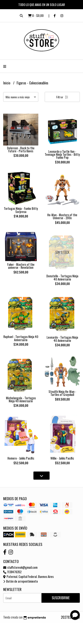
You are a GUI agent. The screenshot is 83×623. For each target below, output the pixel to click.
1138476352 (14, 572)
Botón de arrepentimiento (22, 581)
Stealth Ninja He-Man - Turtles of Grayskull (62, 393)
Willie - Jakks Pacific (62, 458)
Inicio (7, 82)
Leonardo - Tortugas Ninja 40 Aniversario (62, 338)
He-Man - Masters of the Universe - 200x (62, 216)
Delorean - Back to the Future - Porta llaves (20, 149)
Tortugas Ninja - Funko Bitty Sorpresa (21, 210)
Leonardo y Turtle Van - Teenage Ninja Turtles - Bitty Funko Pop (62, 154)
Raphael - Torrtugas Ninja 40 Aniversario (20, 338)
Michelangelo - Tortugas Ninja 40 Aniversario (21, 399)
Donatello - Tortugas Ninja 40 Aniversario (62, 277)
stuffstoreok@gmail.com (22, 567)
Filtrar (60, 97)
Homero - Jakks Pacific (20, 458)
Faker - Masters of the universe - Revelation (20, 266)
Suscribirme (61, 597)
